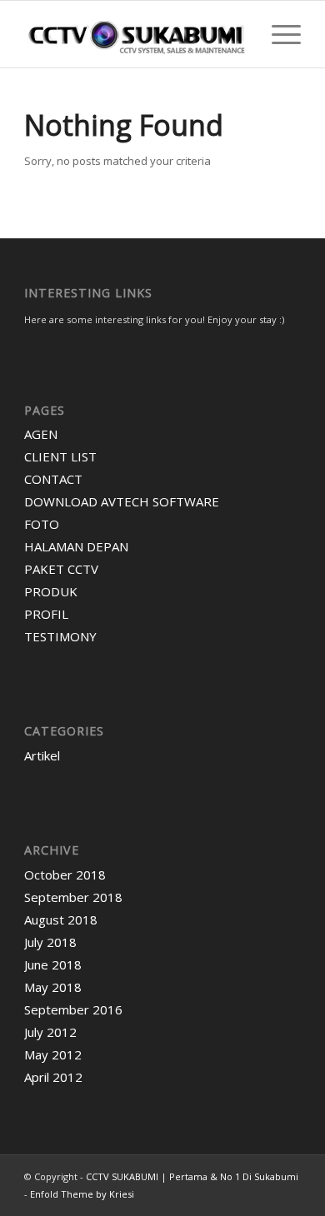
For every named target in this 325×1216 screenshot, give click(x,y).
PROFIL (46, 614)
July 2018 (50, 942)
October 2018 (65, 874)
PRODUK (51, 591)
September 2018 (73, 897)
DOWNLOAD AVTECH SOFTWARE (121, 501)
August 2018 (61, 919)
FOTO (41, 524)
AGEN (41, 434)
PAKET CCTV (61, 569)
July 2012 (50, 1032)
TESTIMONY (60, 636)
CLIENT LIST (60, 456)
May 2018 (53, 987)
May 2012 (53, 1054)
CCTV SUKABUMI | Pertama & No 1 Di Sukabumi (192, 1176)
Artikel (42, 755)
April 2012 (53, 1077)
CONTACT (53, 479)
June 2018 (53, 964)
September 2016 (73, 1009)
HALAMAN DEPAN (76, 546)
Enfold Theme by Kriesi (82, 1194)
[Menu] (278, 34)
